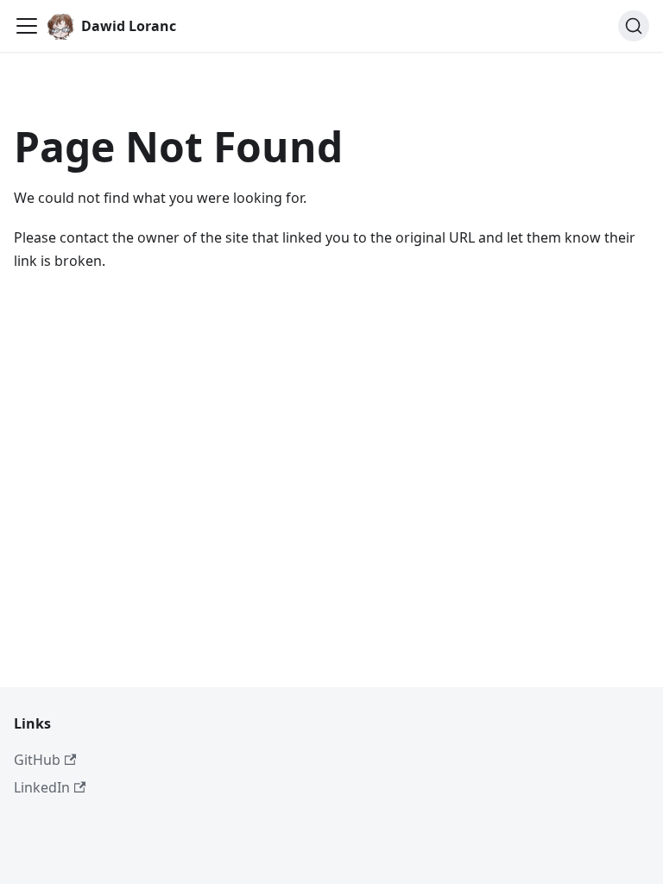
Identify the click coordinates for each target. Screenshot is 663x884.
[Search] (633, 25)
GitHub (37, 759)
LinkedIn (42, 787)
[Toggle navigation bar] (27, 26)
